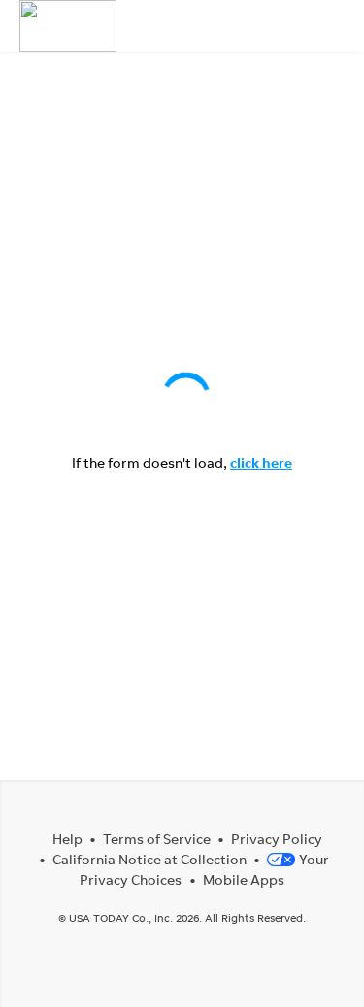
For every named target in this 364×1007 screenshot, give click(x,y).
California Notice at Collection (149, 859)
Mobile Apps (243, 879)
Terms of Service (157, 838)
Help (67, 838)
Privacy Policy (276, 838)
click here (261, 462)
